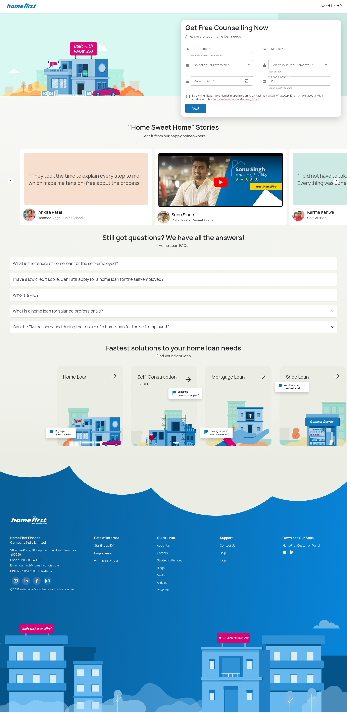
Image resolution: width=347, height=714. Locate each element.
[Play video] (221, 182)
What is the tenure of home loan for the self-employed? (65, 263)
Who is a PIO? (26, 295)
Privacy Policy (250, 99)
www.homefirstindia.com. (35, 589)
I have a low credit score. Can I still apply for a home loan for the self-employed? (88, 279)
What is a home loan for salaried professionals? (58, 311)
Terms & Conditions (225, 99)
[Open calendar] (246, 81)
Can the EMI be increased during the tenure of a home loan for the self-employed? (91, 327)
